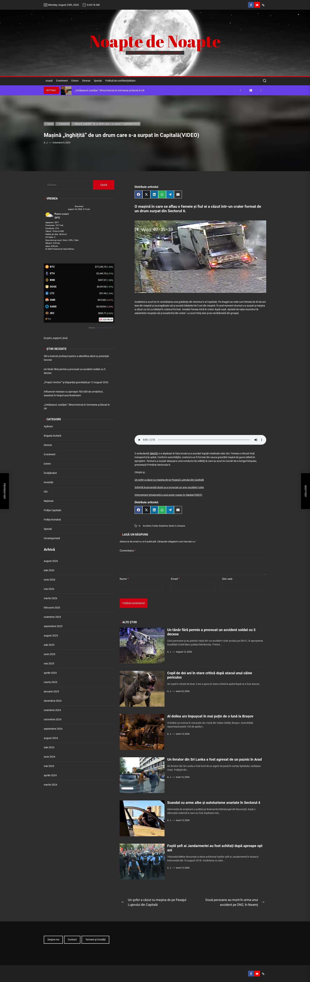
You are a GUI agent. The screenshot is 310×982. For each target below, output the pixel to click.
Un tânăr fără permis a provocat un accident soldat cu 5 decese (74, 371)
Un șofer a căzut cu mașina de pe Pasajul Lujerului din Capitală (169, 479)
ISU (46, 491)
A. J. (46, 142)
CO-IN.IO (108, 319)
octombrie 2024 (52, 719)
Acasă (49, 80)
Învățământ (50, 473)
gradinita (163, 526)
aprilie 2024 (50, 775)
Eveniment (62, 80)
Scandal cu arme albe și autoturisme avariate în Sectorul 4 (213, 802)
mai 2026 (49, 589)
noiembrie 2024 (52, 710)
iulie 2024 (49, 747)
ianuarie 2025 (51, 691)
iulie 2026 (49, 570)
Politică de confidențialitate (120, 80)
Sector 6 (173, 526)
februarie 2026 (52, 607)
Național (48, 501)
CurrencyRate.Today (105, 328)
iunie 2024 (49, 756)
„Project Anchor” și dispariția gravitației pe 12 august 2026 (76, 382)
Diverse (86, 80)
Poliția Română (52, 519)
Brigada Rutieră (52, 435)
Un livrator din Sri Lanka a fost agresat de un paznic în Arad (214, 759)
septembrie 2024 (53, 728)
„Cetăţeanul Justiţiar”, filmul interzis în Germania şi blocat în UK (77, 406)
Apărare (48, 426)
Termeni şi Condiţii (95, 939)
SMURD (154, 453)
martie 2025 (50, 682)
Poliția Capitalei (52, 510)
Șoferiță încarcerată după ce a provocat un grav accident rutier (169, 487)
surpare (181, 526)
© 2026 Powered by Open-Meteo (59, 249)
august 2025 (51, 635)
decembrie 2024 (53, 700)
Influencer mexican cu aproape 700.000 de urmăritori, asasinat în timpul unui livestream (73, 393)
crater (155, 526)
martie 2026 (50, 598)
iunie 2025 (49, 654)
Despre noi (53, 939)
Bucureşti (79, 206)
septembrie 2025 (53, 626)
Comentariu (127, 550)
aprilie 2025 (50, 672)
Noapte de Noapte (155, 41)
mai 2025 (49, 663)
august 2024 (51, 738)
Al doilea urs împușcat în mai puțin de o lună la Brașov (210, 716)
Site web (227, 579)
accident (147, 526)
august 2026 (51, 561)
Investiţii (48, 482)
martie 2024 (50, 784)
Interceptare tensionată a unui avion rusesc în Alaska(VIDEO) (168, 494)
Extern (75, 80)
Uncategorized (52, 538)
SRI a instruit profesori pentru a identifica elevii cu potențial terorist (76, 358)
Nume (124, 579)
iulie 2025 (49, 644)
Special (98, 80)
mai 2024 (49, 766)
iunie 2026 (49, 579)
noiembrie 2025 (52, 616)
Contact (72, 939)
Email (175, 579)
